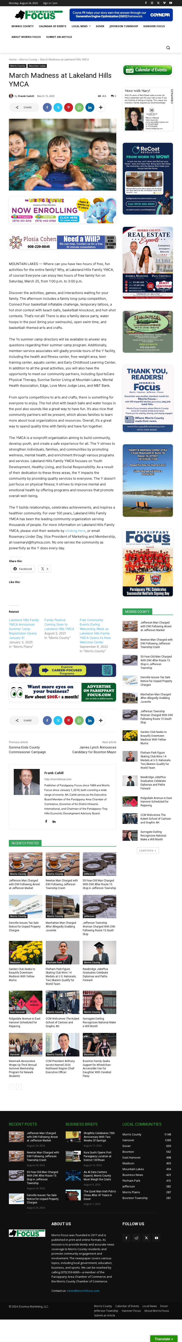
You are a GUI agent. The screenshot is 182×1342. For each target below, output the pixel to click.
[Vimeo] (164, 3)
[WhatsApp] (79, 107)
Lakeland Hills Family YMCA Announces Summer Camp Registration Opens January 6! (24, 629)
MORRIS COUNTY (137, 612)
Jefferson (89, 873)
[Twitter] (158, 3)
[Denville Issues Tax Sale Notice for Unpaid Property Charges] (25, 906)
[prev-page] (11, 1087)
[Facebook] (145, 3)
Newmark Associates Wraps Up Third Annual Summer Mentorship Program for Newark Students (23, 1069)
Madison (15, 962)
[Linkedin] (89, 107)
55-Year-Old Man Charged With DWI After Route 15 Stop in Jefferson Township (99, 884)
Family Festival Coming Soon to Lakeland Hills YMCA (59, 624)
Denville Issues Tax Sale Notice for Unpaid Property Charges (25, 926)
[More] (100, 107)
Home (13, 59)
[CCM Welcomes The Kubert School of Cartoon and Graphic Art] (62, 1002)
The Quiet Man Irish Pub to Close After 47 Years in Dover (100, 1195)
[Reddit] (136, 1238)
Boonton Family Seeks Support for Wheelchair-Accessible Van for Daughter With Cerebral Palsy (97, 1069)
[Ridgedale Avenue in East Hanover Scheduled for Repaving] (25, 1002)
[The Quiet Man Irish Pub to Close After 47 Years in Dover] (73, 1195)
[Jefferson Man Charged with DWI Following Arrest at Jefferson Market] (25, 864)
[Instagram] (152, 3)
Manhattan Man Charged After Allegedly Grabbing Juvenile (61, 926)
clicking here (75, 531)
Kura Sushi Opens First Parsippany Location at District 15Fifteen (97, 1156)
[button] (168, 47)
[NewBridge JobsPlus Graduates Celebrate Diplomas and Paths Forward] (99, 952)
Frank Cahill (26, 96)
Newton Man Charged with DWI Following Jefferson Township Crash (62, 884)
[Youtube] (170, 3)
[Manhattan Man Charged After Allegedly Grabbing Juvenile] (62, 906)
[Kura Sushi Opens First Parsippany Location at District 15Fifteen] (73, 1156)
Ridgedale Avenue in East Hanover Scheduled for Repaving (24, 1022)
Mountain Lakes (37, 65)
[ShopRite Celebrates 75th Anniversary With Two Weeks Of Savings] (73, 1136)
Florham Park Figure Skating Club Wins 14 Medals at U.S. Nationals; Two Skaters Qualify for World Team (61, 977)
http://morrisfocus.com (57, 779)
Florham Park (54, 962)
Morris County (28, 59)
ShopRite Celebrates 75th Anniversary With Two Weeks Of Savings (99, 1137)
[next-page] (19, 1087)
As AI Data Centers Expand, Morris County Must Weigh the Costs (97, 1176)
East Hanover (17, 1012)
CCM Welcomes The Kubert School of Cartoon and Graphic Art (62, 1022)
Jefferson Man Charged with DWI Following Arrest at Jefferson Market (24, 884)
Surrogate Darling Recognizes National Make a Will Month (99, 1022)
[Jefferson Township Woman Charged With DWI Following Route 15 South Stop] (99, 906)
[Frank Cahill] (12, 96)
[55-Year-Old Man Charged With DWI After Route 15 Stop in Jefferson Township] (99, 864)
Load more (146, 850)
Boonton (89, 1054)
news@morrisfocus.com (83, 1291)
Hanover (15, 1054)
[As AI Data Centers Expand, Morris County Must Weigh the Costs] (73, 1175)
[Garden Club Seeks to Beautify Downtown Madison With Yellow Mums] (25, 952)
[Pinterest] (68, 107)
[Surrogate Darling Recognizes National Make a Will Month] (99, 1002)
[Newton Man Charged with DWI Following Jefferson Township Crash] (62, 864)
